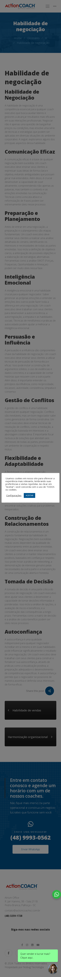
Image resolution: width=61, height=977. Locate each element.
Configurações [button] (13, 495)
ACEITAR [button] (29, 495)
